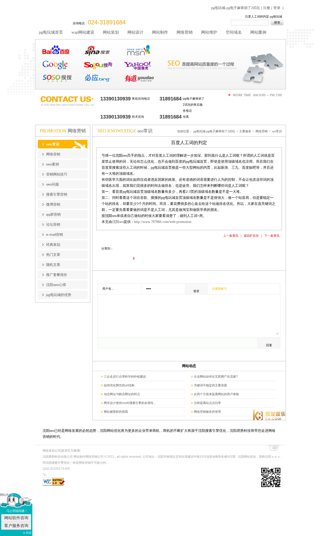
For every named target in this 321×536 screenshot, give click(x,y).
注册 (266, 8)
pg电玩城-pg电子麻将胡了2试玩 (235, 8)
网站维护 (209, 32)
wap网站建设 (82, 32)
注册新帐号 (219, 288)
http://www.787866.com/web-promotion (162, 222)
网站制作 (160, 32)
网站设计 (135, 32)
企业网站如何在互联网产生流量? (216, 376)
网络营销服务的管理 (207, 411)
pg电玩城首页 (51, 32)
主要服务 (245, 131)
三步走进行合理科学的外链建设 (125, 376)
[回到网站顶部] (273, 449)
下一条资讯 (271, 235)
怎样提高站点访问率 (207, 403)
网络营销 (185, 32)
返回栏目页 (251, 235)
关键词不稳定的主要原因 (210, 385)
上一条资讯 (230, 235)
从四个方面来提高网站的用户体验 (216, 394)
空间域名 (234, 32)
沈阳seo (118, 222)
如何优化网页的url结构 (119, 385)
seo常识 (277, 131)
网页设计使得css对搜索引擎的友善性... (130, 403)
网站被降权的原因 (116, 411)
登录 (276, 8)
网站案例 (258, 32)
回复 (269, 345)
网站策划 (111, 32)
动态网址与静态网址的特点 (122, 394)
